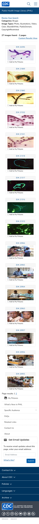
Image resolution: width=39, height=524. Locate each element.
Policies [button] (6, 484)
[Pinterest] (25, 514)
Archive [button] (6, 497)
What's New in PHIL (13, 404)
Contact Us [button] (7, 470)
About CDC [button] (7, 477)
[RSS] (33, 514)
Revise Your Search (10, 18)
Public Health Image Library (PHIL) (17, 10)
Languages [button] (7, 490)
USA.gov (14, 519)
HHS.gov (5, 519)
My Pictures (12, 398)
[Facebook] (4, 514)
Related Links (10, 422)
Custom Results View (28, 38)
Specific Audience (12, 410)
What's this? (9, 460)
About (7, 434)
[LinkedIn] (16, 514)
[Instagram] (12, 514)
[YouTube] (20, 514)
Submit (31, 461)
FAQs (6, 416)
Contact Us (9, 428)
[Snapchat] (29, 514)
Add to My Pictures (16, 62)
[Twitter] (8, 514)
